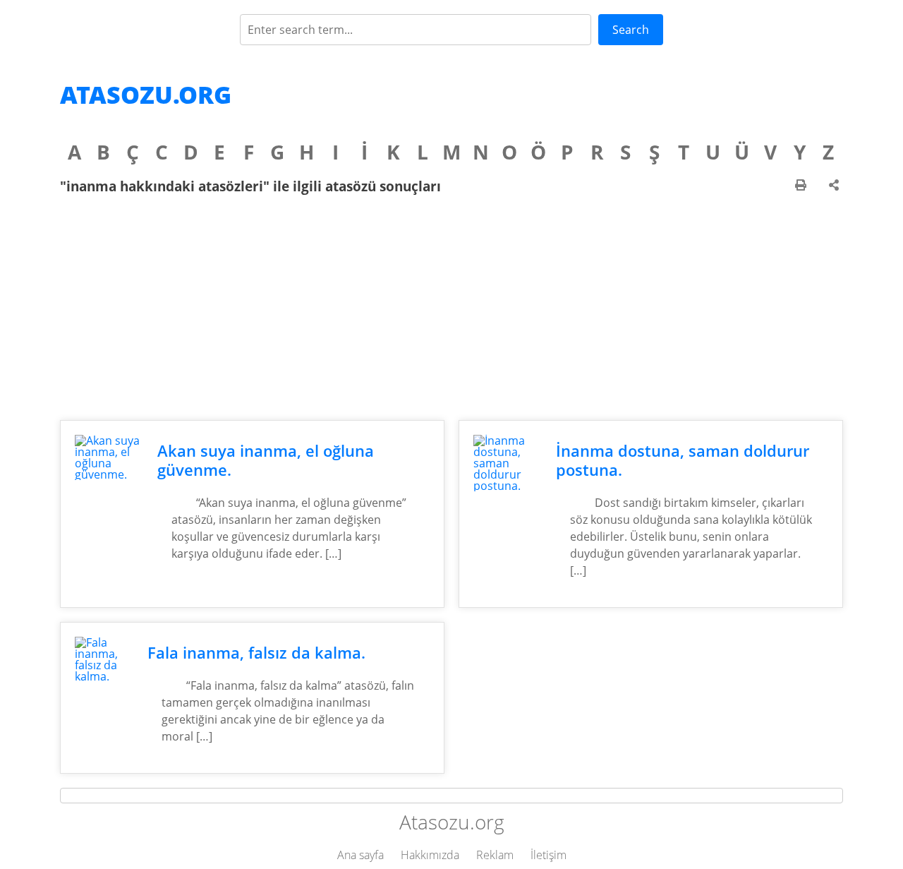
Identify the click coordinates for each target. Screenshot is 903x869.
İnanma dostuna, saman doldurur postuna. (682, 460)
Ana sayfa (360, 855)
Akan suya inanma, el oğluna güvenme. (265, 460)
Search (630, 29)
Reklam (495, 855)
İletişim (548, 855)
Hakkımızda (430, 855)
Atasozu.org (145, 94)
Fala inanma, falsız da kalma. (256, 653)
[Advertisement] (451, 307)
